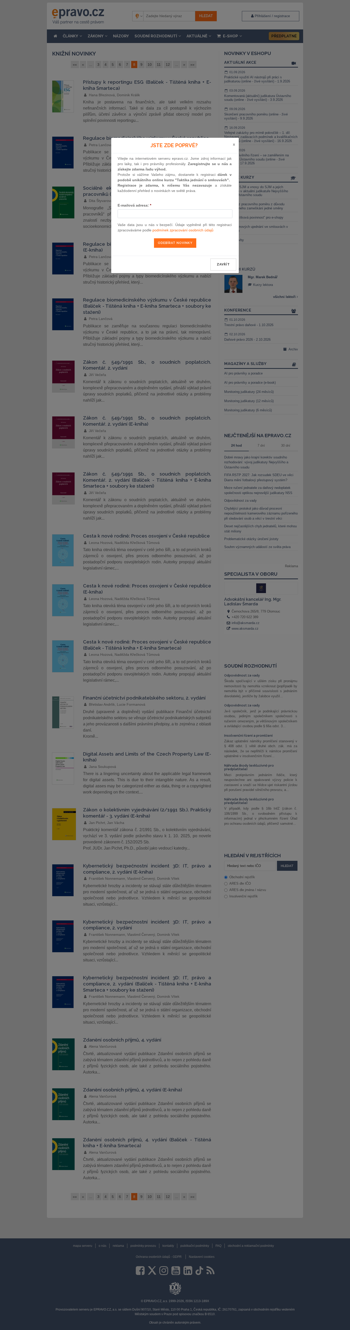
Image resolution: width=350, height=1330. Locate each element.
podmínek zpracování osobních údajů (182, 230)
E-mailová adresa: (134, 205)
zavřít (223, 264)
